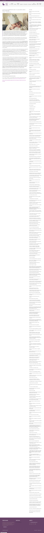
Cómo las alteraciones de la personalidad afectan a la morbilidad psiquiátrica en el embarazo (35, 355)
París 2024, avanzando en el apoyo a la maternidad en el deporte (35, 57)
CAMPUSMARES (40, 4)
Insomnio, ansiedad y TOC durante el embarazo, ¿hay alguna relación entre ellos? (35, 351)
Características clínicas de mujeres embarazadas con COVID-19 (35, 326)
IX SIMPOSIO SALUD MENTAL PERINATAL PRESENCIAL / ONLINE (34, 55)
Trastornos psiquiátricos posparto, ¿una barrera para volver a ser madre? (35, 330)
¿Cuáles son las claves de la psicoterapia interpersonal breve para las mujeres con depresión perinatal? (35, 135)
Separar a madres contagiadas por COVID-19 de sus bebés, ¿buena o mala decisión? (35, 260)
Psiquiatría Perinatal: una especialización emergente (35, 495)
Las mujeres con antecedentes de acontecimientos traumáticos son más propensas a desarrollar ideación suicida (35, 344)
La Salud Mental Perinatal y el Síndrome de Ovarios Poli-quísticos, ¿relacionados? (35, 397)
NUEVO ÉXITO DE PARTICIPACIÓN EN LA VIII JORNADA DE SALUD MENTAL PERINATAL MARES (35, 436)
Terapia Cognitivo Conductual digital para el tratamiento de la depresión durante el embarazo (34, 100)
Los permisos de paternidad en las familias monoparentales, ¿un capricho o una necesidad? (34, 379)
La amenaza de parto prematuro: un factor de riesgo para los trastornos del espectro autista (35, 188)
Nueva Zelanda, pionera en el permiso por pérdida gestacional (34, 196)
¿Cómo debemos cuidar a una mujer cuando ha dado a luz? (35, 384)
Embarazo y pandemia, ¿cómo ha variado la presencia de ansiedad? (35, 294)
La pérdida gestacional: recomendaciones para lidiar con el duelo (35, 140)
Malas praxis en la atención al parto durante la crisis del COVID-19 (35, 335)
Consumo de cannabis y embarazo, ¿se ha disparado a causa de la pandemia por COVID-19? (35, 142)
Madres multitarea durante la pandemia (33, 298)
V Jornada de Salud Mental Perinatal (33, 498)
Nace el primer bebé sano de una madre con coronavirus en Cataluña (34, 347)
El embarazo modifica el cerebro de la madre (34, 492)
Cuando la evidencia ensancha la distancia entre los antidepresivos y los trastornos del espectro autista (35, 169)
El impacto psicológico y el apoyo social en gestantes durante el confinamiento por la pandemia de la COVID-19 (35, 211)
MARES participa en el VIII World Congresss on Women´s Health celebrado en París (35, 442)
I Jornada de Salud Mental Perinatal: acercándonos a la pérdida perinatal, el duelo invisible (35, 392)
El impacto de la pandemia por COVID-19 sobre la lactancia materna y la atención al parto (34, 223)
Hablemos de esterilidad (32, 74)
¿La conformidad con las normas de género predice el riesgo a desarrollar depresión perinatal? (35, 399)
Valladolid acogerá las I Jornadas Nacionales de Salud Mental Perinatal (35, 408)
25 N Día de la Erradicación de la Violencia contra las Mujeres (35, 20)
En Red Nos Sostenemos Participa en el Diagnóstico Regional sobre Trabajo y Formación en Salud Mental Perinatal (35, 23)
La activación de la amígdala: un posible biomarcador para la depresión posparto (35, 248)
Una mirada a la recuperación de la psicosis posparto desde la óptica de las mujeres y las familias (35, 235)
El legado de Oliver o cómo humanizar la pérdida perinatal (34, 111)
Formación (21, 4)
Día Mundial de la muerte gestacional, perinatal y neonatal (34, 67)
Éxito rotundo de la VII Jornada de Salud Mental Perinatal (34, 457)
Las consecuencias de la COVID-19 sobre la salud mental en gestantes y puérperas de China (34, 216)
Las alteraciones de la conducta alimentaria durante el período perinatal (35, 161)
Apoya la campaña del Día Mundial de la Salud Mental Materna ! (35, 490)
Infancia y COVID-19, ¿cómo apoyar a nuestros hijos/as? (34, 341)
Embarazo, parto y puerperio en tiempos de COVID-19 (35, 121)
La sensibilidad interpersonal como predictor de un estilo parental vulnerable (34, 410)
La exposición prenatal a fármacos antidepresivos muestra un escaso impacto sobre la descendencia (35, 300)
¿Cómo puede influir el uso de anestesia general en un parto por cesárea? (35, 369)
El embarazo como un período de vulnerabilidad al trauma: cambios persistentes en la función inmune (35, 150)
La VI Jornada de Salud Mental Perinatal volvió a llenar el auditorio (35, 483)
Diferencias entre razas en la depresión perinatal (34, 292)
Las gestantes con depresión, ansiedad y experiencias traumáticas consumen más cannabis (35, 203)
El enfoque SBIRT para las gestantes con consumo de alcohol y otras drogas (35, 154)
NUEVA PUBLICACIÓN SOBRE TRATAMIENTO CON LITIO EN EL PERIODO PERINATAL (35, 53)
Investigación (25, 4)
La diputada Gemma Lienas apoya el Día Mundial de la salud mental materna (35, 488)
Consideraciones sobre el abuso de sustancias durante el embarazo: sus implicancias (35, 81)
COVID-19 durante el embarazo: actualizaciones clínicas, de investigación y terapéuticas (34, 250)
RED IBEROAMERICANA (34, 4)
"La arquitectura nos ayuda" (32, 106)
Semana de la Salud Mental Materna (33, 35)
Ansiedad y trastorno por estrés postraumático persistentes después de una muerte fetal (34, 357)
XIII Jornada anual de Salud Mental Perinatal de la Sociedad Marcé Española (34, 47)
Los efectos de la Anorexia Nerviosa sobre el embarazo (34, 296)
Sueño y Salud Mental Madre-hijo (33, 98)
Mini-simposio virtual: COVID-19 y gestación (34, 324)
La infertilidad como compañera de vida (33, 367)
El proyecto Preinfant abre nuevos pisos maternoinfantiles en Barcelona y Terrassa (34, 288)
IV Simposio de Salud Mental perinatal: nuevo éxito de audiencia (35, 412)
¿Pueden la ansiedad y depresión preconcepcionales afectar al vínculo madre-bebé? (35, 241)
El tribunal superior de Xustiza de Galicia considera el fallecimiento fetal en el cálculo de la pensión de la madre (35, 131)
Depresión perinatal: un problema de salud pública (34, 76)
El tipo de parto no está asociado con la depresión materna (34, 416)
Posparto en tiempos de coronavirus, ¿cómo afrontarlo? (34, 322)
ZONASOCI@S (38, 4)
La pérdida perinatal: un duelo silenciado (33, 198)
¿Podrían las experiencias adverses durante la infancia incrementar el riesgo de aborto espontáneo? (35, 290)
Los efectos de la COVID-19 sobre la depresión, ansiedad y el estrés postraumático (34, 225)
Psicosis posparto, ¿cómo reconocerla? (33, 171)
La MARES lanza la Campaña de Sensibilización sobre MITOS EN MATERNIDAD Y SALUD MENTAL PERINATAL (35, 79)
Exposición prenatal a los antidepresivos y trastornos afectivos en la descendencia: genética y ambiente (35, 152)
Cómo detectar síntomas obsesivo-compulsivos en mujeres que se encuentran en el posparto (35, 186)
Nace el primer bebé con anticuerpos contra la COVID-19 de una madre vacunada (35, 200)
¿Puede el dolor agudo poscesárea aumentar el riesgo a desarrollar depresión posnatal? (35, 284)
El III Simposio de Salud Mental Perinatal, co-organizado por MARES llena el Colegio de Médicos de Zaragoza (35, 455)
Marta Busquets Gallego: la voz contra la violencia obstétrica (34, 403)
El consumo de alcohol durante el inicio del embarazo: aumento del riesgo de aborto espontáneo (35, 272)
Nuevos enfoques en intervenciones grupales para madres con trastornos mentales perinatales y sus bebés (34, 114)
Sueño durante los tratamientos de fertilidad (34, 63)
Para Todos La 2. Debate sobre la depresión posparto (35, 508)
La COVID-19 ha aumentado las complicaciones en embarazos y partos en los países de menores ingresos (35, 193)
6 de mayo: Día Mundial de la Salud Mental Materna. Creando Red (35, 317)
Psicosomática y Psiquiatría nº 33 (33, 32)
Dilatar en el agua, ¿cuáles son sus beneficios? (34, 144)
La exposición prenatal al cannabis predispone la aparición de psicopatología (34, 255)
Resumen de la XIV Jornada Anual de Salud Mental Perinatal (34, 14)
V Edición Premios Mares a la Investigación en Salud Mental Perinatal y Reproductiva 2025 (35, 29)
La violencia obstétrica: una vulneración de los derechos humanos (34, 430)
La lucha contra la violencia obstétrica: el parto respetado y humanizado (34, 182)
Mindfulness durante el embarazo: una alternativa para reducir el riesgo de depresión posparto (35, 232)
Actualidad (29, 4)
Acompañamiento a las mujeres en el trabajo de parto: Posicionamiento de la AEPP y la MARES (35, 244)
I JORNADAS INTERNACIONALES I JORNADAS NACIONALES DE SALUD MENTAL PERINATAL (34, 60)
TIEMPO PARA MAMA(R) (32, 257)
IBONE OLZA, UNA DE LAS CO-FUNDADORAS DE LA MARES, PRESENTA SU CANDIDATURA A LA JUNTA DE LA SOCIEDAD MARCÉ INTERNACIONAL (35, 320)
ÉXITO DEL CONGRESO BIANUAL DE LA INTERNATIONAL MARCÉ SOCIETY (33, 51)
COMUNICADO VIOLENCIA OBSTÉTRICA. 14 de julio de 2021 (35, 167)
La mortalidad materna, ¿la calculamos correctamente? (35, 381)
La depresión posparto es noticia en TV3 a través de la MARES (35, 486)
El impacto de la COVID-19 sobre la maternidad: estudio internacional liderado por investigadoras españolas (35, 281)
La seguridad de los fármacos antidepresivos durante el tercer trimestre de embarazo (35, 406)
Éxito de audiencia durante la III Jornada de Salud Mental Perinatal (34, 512)
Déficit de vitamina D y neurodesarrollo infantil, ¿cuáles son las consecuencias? (35, 230)
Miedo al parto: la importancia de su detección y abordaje (34, 89)
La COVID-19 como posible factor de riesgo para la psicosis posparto (35, 178)
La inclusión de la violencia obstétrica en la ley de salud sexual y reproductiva (35, 123)
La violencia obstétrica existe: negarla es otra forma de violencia (35, 126)
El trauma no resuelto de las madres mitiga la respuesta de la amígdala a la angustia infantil (34, 246)
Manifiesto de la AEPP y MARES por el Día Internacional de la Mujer (35, 17)
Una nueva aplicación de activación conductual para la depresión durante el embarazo (35, 138)
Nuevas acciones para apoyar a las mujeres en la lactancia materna (34, 277)
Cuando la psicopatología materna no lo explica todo (35, 258)
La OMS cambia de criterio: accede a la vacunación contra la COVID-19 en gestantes (35, 214)
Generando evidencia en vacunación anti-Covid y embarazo (34, 180)
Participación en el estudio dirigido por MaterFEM (34, 371)
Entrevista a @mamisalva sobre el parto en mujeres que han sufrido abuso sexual (35, 434)
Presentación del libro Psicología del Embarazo (34, 184)
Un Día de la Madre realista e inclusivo (33, 461)
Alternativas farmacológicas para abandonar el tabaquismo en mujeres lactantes (34, 147)
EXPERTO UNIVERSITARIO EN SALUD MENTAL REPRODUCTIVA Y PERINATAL (34, 39)
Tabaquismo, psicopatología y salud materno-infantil (35, 228)
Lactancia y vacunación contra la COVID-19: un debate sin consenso (35, 205)
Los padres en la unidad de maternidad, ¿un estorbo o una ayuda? (35, 373)
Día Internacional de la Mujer (32, 84)
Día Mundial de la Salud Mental (32, 30)
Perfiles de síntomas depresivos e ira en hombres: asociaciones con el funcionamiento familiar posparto (35, 218)
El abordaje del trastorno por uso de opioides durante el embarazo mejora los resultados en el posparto (35, 173)
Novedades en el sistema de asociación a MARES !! (35, 473)
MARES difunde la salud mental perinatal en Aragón (35, 480)
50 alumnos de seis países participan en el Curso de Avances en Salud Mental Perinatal (35, 190)
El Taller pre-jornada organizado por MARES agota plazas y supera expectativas (34, 459)
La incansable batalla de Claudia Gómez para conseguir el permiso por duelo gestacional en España (35, 175)
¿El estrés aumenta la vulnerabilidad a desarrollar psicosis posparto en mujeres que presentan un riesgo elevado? (35, 159)
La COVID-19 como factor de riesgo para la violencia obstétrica (35, 286)
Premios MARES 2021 (31, 94)
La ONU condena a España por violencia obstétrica (35, 353)
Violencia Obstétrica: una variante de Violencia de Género (34, 401)
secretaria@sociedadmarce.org (34, 522)
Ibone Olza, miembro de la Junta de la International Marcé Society (35, 305)
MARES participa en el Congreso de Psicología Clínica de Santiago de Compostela (35, 478)
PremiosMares (18, 4)
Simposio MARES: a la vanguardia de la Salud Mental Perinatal (35, 418)
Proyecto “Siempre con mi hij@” (32, 264)
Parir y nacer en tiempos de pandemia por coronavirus (35, 328)
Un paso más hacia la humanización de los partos (34, 165)
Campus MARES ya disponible (32, 103)
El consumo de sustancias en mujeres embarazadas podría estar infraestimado (35, 302)
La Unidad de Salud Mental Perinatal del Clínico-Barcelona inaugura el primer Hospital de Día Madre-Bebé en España (35, 470)
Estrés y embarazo (31, 105)
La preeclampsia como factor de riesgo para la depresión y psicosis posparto (34, 394)
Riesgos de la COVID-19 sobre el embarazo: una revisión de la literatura (34, 310)
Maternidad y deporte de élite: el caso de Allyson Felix (35, 156)
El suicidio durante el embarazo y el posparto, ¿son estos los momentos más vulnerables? (35, 279)
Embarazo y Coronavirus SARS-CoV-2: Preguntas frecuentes (34, 349)
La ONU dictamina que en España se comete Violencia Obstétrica (35, 96)
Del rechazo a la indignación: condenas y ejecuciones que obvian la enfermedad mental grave (35, 220)
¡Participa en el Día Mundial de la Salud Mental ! (34, 73)
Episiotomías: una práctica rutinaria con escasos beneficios (34, 128)
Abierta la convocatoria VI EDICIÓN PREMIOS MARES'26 (34, 11)
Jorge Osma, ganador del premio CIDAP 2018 (34, 428)
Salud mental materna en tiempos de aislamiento (34, 339)
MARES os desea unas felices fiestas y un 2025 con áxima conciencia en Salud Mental (35, 42)
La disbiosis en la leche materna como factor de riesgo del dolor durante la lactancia (35, 375)
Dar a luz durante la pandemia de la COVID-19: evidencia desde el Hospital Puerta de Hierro (34, 315)
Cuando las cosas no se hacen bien (33, 432)
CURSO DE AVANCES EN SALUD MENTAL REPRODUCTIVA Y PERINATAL (34, 37)
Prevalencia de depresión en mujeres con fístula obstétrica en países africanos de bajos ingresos (34, 332)
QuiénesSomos (12, 4)
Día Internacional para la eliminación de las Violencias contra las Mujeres (35, 65)
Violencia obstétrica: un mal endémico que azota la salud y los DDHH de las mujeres (35, 239)
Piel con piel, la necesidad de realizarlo (33, 386)
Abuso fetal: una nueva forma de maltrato (34, 414)
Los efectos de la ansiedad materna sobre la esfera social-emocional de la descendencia (35, 253)
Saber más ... (5, 527)
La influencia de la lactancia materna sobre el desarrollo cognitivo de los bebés (34, 359)
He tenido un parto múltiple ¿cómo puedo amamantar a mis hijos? (35, 365)
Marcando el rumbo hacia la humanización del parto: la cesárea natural (35, 133)
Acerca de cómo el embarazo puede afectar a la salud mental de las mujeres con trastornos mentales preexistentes (35, 87)
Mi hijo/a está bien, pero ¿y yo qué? (33, 377)
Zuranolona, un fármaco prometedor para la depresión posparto (35, 163)
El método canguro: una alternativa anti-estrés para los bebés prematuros (35, 423)
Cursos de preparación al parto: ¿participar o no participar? (34, 71)
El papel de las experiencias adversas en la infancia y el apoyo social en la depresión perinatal (35, 362)
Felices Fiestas (30, 91)
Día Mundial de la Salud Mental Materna (33, 61)
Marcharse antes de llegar (32, 390)
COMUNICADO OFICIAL (32, 108)
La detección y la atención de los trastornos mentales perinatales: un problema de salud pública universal (35, 502)
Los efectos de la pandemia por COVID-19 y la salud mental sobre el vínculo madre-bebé (35, 117)
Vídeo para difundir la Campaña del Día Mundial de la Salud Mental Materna (35, 439)
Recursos (15, 4)
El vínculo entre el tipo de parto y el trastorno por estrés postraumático (34, 388)
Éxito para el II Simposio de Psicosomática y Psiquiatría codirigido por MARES (35, 421)
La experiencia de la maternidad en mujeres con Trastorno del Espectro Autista (34, 263)
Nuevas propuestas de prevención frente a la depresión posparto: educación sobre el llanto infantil (35, 269)
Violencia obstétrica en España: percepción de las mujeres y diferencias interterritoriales (34, 237)
